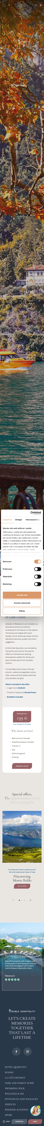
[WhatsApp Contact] (41, 5)
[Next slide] (30, 900)
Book (35, 1121)
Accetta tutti (22, 595)
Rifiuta (22, 611)
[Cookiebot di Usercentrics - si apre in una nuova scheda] (31, 513)
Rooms (9, 1072)
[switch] (37, 569)
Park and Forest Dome (19, 1083)
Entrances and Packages (21, 1099)
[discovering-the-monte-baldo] (22, 852)
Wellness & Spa (14, 1093)
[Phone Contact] (36, 5)
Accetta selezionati (22, 603)
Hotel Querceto (15, 1067)
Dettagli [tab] (18, 520)
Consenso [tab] (7, 520)
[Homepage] (22, 9)
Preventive (19, 1121)
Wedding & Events (16, 1109)
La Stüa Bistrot (15, 1077)
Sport (8, 1115)
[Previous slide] (14, 900)
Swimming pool (15, 1088)
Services (10, 1104)
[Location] (9, 5)
